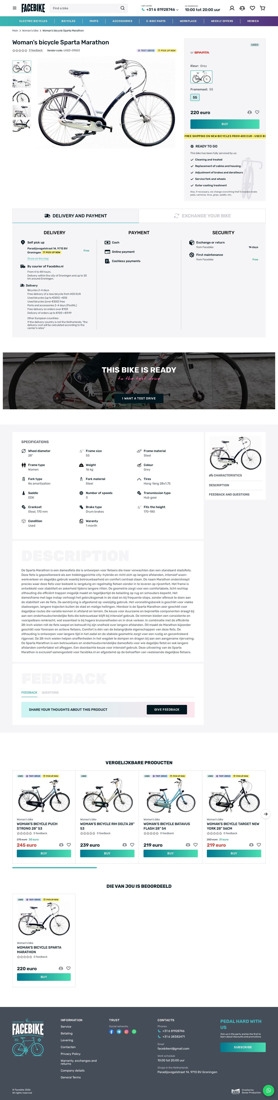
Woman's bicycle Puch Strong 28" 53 (37, 826)
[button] (265, 814)
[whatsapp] (134, 1031)
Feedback (29, 692)
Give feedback (166, 709)
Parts (94, 21)
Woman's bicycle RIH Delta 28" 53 (107, 826)
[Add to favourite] (257, 112)
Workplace (188, 21)
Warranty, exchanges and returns (79, 1062)
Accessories (122, 21)
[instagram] (126, 1031)
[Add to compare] (249, 112)
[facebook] (111, 1031)
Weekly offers (222, 21)
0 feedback (36, 50)
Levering (67, 1040)
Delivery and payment (80, 215)
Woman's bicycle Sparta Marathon (39, 949)
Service (66, 1026)
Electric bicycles (33, 21)
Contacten (68, 1047)
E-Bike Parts (156, 21)
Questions (50, 692)
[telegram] (119, 1031)
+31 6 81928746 (160, 9)
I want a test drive (139, 398)
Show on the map (38, 258)
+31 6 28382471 (173, 1036)
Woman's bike (30, 30)
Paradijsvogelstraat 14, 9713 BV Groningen (187, 1072)
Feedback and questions (229, 494)
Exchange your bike (206, 215)
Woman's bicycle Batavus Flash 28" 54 (167, 826)
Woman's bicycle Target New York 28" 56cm (233, 826)
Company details (73, 1070)
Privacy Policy (71, 1053)
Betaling (67, 1033)
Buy (225, 124)
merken (253, 21)
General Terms (71, 1077)
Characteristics (228, 475)
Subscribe (243, 1047)
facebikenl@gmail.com (173, 1048)
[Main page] (33, 8)
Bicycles (68, 21)
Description (219, 485)
